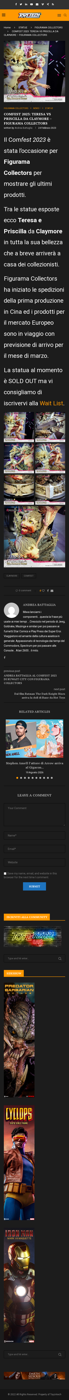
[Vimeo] (42, 4)
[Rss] (53, 4)
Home (7, 27)
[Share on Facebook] (48, 590)
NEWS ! (36, 108)
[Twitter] (21, 4)
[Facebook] (16, 4)
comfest (29, 576)
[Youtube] (31, 4)
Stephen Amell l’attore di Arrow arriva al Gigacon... (34, 765)
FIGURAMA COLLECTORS (49, 27)
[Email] (37, 4)
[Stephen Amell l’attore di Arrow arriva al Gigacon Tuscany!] (34, 738)
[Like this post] (43, 590)
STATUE (23, 27)
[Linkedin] (26, 4)
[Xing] (48, 4)
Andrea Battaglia (23, 128)
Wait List (51, 403)
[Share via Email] (52, 590)
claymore (11, 576)
